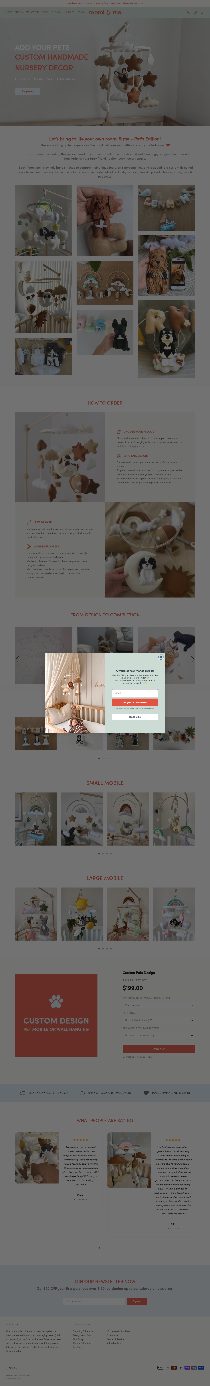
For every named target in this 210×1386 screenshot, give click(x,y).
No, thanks (135, 717)
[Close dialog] (161, 657)
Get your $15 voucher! (135, 702)
